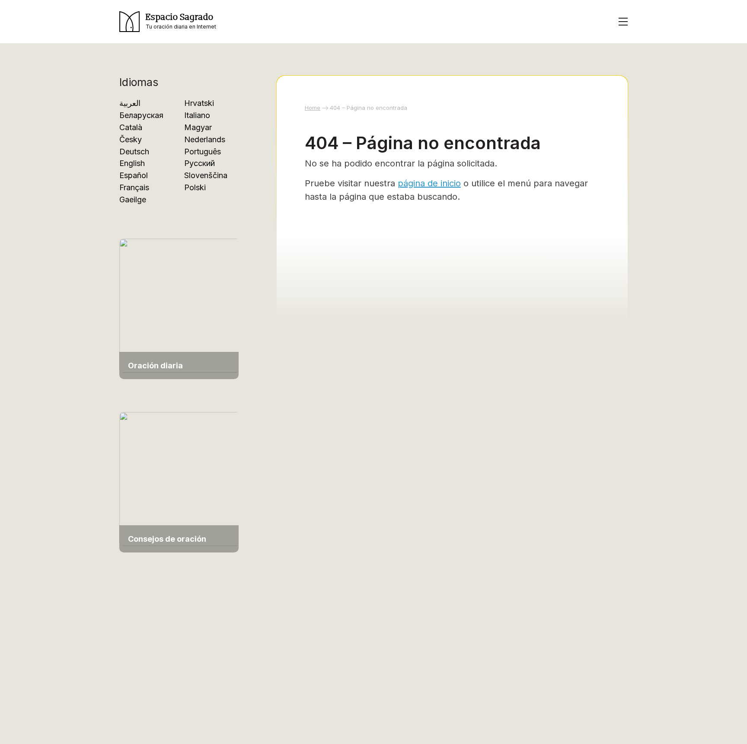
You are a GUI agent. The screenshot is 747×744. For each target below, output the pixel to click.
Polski (195, 187)
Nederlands (204, 139)
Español (133, 175)
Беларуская (141, 115)
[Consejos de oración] (179, 477)
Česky (130, 139)
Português (202, 151)
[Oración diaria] (179, 305)
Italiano (197, 115)
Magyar (198, 127)
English (132, 163)
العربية (129, 103)
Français (134, 187)
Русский (199, 163)
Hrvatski (199, 103)
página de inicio (429, 183)
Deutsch (134, 151)
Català (130, 127)
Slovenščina (205, 175)
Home (312, 107)
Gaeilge (132, 199)
